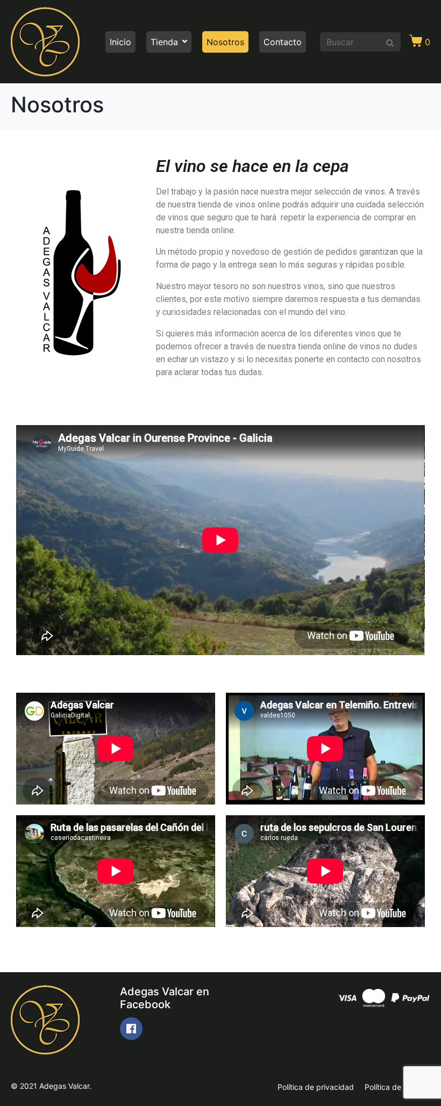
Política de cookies (397, 1086)
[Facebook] (131, 1028)
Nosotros (225, 42)
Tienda (164, 42)
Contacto (283, 42)
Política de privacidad (316, 1086)
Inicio (120, 42)
